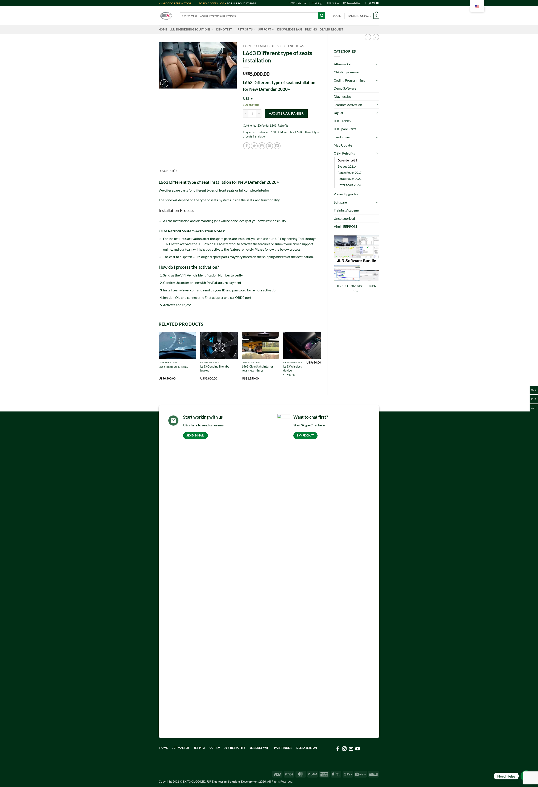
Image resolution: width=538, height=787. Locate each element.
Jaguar (338, 113)
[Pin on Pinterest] (269, 145)
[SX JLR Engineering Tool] (166, 15)
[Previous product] (376, 37)
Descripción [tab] (168, 171)
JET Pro (203, 244)
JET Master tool (224, 244)
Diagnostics (342, 96)
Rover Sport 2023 (349, 184)
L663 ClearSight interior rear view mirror (257, 368)
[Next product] (368, 37)
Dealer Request (331, 29)
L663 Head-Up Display (173, 366)
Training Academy (347, 210)
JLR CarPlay (342, 121)
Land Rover (342, 137)
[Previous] (159, 359)
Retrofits (245, 29)
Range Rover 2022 (349, 178)
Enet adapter (214, 297)
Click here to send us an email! (204, 425)
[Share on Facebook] (246, 145)
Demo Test (224, 29)
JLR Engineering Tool (289, 239)
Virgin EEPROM (345, 226)
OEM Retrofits (344, 153)
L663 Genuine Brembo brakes (214, 368)
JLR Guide (333, 3)
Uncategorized (344, 218)
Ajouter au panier (286, 113)
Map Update (343, 145)
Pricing (311, 29)
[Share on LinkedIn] (277, 145)
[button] (352, 3)
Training (317, 3)
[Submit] (321, 16)
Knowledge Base (289, 29)
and (179, 3)
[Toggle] (376, 63)
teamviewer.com (184, 290)
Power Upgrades (346, 194)
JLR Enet (169, 244)
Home (163, 29)
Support (264, 29)
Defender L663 (347, 160)
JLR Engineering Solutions (190, 29)
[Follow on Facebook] (365, 3)
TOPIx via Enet (298, 3)
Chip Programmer (347, 72)
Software (340, 202)
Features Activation (348, 105)
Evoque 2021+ (347, 166)
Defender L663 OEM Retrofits (275, 132)
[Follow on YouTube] (377, 3)
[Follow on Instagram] (369, 3)
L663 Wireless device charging (292, 370)
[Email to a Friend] (261, 145)
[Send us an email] (373, 3)
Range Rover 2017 (349, 172)
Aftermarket (343, 64)
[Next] (321, 359)
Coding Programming (349, 80)
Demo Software (345, 88)
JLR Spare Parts (345, 129)
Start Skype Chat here (309, 425)
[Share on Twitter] (254, 145)
